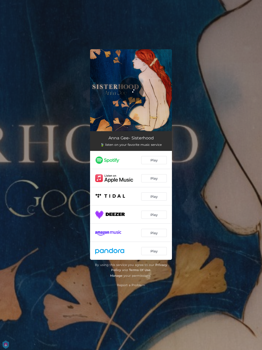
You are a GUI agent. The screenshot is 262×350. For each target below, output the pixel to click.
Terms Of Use (139, 270)
